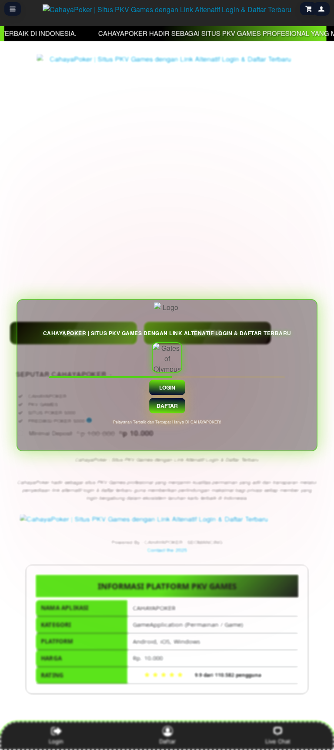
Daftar (167, 405)
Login (167, 387)
